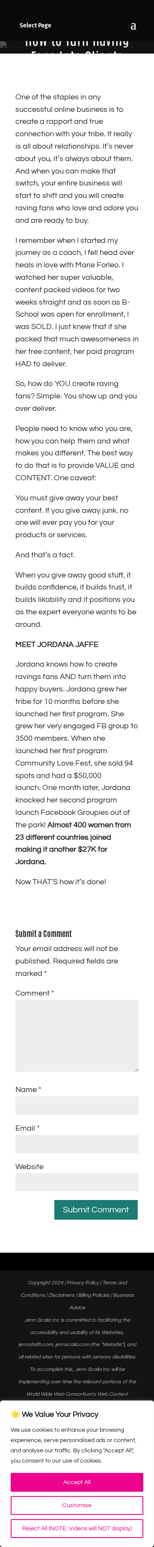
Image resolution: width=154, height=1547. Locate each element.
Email (27, 1128)
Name (28, 1090)
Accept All (77, 1482)
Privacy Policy (83, 1283)
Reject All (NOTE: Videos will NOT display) (77, 1529)
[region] (77, 1473)
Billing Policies (94, 1295)
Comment (34, 993)
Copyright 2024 (45, 1283)
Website (29, 1167)
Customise (77, 1505)
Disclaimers (61, 1295)
